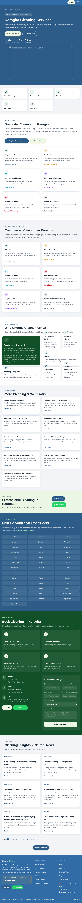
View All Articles (41, 847)
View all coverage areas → (26, 531)
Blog (60, 876)
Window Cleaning (10, 211)
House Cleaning (39, 864)
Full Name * (48, 684)
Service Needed (49, 700)
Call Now (59, 499)
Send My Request (60, 724)
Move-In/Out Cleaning (41, 883)
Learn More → (8, 408)
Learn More (8, 188)
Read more (7, 776)
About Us (62, 868)
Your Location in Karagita (69, 692)
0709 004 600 (14, 33)
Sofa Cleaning (48, 211)
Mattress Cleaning (40, 872)
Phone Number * (67, 684)
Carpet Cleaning (9, 308)
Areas (11, 10)
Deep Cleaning (9, 164)
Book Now (31, 33)
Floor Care (47, 188)
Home (6, 10)
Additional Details (49, 709)
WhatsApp (60, 505)
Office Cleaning (9, 262)
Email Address (48, 692)
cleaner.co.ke (76, 899)
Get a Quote (48, 259)
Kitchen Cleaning (50, 164)
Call (72, 2)
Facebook (7, 887)
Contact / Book (63, 879)
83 (23, 839)
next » (32, 839)
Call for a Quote (38, 141)
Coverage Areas (64, 872)
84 (27, 839)
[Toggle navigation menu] (78, 2)
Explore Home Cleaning (17, 141)
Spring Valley (15, 552)
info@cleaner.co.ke (14, 689)
